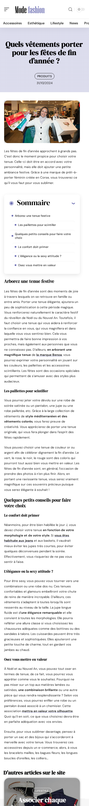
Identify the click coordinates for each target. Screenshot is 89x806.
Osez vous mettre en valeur (37, 265)
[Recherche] (70, 9)
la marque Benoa (49, 355)
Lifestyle (41, 791)
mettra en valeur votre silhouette (47, 711)
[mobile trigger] (7, 9)
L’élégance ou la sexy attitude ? (39, 256)
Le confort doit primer (33, 247)
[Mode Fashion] (29, 9)
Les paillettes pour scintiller (37, 225)
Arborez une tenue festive (33, 216)
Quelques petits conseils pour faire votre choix (43, 236)
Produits (44, 76)
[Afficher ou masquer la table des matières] (62, 203)
